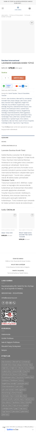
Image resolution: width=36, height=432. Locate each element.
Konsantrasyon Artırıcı (13, 108)
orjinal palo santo (23, 383)
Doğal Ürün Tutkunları (17, 368)
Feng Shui (10, 107)
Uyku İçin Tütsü (13, 121)
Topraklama (5, 121)
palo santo (19, 386)
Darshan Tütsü (9, 102)
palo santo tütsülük (8, 389)
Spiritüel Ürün (6, 119)
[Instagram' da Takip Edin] (7, 302)
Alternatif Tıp (20, 98)
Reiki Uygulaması (25, 113)
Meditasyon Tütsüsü (15, 111)
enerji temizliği (17, 371)
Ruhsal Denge (6, 115)
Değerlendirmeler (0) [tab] (9, 145)
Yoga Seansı (16, 123)
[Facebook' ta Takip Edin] (3, 302)
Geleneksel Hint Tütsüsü (21, 107)
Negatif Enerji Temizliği (9, 383)
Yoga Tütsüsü (25, 123)
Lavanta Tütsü (25, 108)
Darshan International (10, 60)
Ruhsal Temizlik (15, 115)
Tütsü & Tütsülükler (16, 15)
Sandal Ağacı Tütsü (7, 117)
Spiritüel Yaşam (15, 119)
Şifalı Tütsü (16, 117)
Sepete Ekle (18, 78)
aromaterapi (28, 98)
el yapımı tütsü (20, 105)
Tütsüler (27, 15)
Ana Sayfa (5, 15)
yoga (16, 408)
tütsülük (28, 402)
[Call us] (14, 302)
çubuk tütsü (24, 411)
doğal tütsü (18, 102)
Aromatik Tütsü (6, 100)
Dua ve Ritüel (12, 105)
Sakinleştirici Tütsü (26, 115)
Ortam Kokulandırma (13, 113)
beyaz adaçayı (15, 100)
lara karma (20, 377)
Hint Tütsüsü (22, 374)
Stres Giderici (24, 119)
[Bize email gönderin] (10, 302)
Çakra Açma (23, 100)
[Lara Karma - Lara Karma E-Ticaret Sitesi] (18, 8)
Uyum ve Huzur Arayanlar (26, 121)
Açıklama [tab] (5, 137)
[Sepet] (29, 8)
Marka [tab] (4, 141)
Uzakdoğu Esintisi (7, 123)
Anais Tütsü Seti (7, 233)
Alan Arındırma (11, 98)
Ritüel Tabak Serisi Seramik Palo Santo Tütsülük (25, 235)
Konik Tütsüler (6, 17)
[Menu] (3, 8)
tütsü (22, 402)
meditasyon (5, 111)
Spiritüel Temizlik (25, 117)
